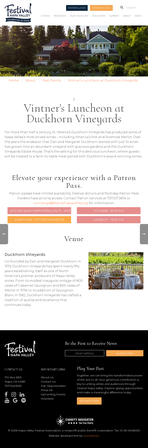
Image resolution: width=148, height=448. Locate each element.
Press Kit (47, 390)
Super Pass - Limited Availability (39, 219)
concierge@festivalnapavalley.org (61, 203)
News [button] (138, 15)
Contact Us (48, 381)
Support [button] (114, 15)
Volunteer (47, 398)
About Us (47, 377)
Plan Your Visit (79, 15)
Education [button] (98, 15)
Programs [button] (60, 15)
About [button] (127, 15)
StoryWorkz (91, 435)
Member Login (101, 7)
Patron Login (77, 7)
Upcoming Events (53, 394)
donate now (89, 401)
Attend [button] (45, 15)
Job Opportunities (53, 386)
